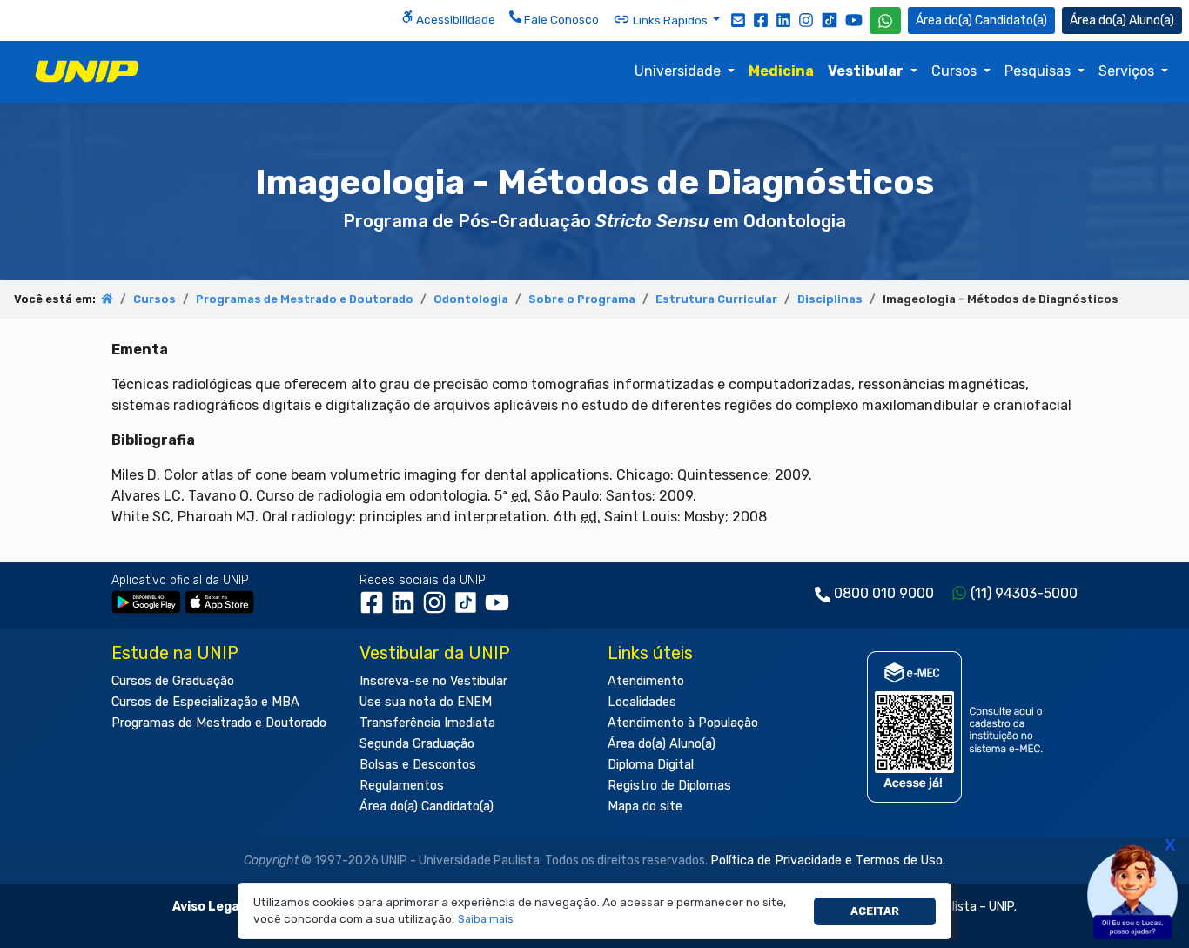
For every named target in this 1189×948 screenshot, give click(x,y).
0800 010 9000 (884, 593)
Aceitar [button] (874, 911)
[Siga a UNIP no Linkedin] (783, 19)
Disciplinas (830, 299)
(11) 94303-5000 (1024, 593)
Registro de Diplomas (669, 785)
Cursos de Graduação (172, 681)
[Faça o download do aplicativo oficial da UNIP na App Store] (219, 601)
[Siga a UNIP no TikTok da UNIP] (829, 19)
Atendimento (646, 681)
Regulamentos (401, 785)
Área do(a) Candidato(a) (426, 806)
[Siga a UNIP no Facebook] (760, 19)
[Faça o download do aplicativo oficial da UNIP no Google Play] (146, 601)
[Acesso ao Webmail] (738, 19)
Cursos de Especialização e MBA (205, 702)
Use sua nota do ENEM (425, 702)
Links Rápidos (670, 20)
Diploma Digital (651, 764)
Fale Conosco (560, 19)
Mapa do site (645, 806)
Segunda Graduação (416, 743)
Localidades (642, 702)
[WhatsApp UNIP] (885, 20)
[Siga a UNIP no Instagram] (806, 19)
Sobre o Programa (581, 299)
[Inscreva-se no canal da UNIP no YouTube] (854, 19)
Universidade (679, 71)
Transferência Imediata (427, 723)
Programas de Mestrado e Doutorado (304, 299)
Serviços (1128, 71)
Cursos (955, 71)
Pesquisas (1039, 71)
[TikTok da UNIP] (469, 608)
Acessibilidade (454, 19)
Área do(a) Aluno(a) (661, 743)
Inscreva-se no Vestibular (433, 681)
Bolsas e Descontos (417, 764)
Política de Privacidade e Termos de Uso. (827, 860)
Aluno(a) (1151, 20)
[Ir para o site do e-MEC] (958, 726)
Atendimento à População (683, 723)
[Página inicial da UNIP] (107, 299)
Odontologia (470, 299)
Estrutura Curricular (716, 299)
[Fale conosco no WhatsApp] (885, 20)
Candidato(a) (1011, 20)
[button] (486, 920)
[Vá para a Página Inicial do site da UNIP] (87, 71)
